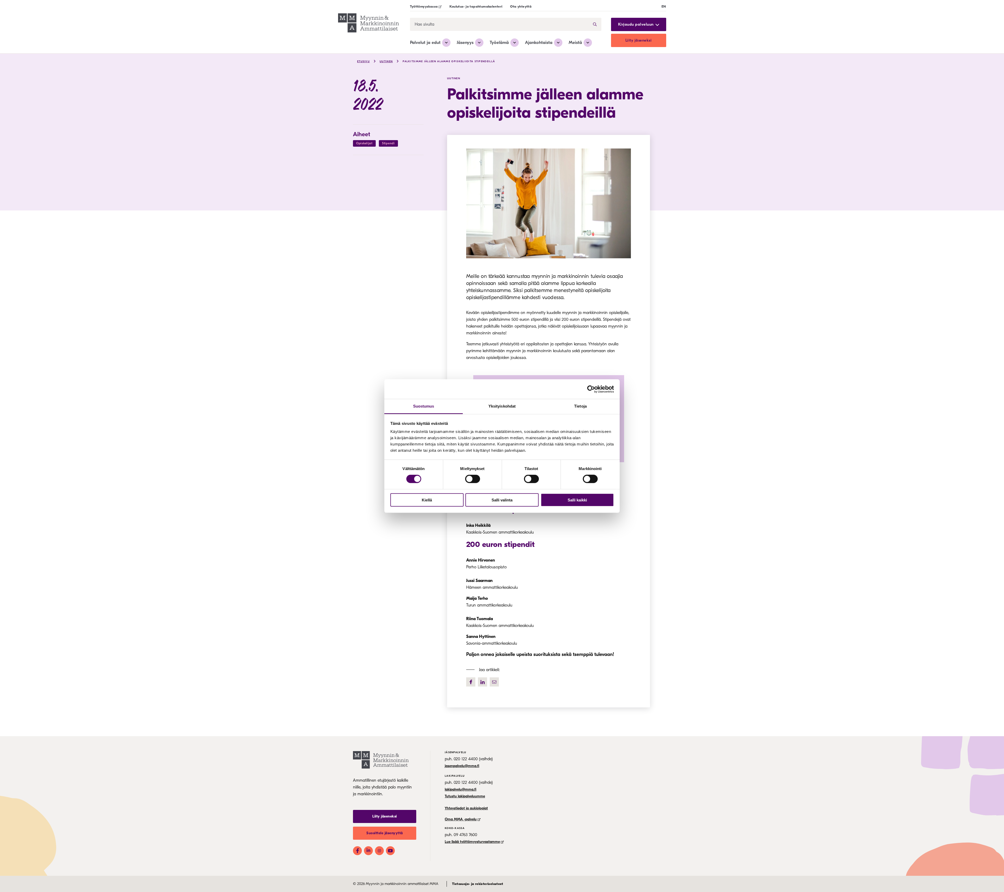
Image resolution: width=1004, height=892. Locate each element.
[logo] (368, 23)
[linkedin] (482, 682)
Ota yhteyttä (521, 6)
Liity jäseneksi (638, 40)
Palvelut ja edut (425, 42)
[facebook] (470, 682)
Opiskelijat (364, 143)
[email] (494, 682)
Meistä (575, 42)
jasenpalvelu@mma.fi (462, 766)
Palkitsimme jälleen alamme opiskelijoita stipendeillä (449, 61)
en (663, 6)
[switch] (472, 479)
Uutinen (386, 61)
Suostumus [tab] (423, 406)
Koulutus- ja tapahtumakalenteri (475, 6)
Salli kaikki (577, 500)
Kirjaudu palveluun (636, 24)
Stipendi (388, 143)
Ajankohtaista (538, 42)
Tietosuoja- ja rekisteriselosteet (477, 884)
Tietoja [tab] (580, 406)
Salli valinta (502, 500)
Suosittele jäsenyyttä (384, 833)
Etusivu (363, 61)
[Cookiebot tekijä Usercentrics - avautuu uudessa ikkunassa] (591, 389)
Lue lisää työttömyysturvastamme (472, 841)
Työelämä (499, 42)
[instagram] (379, 851)
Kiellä (427, 500)
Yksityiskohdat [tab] (502, 406)
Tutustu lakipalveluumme (465, 796)
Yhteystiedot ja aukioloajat (466, 808)
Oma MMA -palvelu (461, 819)
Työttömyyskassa (424, 6)
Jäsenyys (465, 42)
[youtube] (390, 851)
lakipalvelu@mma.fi (460, 789)
